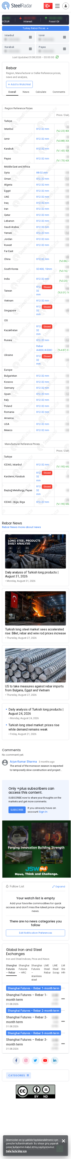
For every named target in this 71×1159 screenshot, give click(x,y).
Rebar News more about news (21, 527)
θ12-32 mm (42, 128)
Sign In (43, 812)
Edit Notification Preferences (35, 932)
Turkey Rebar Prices (34, 28)
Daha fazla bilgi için (16, 1151)
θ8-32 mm (42, 172)
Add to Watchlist (21, 84)
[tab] (12, 92)
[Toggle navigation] (65, 6)
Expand (60, 886)
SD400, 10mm (44, 268)
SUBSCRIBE (16, 809)
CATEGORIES (16, 1075)
